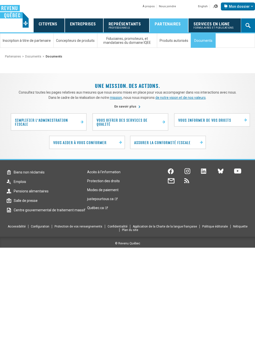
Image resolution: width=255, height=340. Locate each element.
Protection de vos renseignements (78, 226)
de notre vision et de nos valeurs (180, 98)
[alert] (238, 6)
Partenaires (13, 56)
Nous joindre (167, 6)
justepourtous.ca (100, 200)
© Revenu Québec (127, 243)
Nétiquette (240, 226)
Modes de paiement (103, 190)
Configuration (40, 226)
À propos (149, 6)
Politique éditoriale (215, 226)
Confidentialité (118, 226)
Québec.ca (95, 209)
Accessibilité (17, 226)
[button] (215, 6)
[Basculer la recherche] (248, 25)
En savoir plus (127, 106)
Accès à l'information (104, 172)
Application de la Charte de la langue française (165, 226)
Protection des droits (103, 181)
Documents (33, 56)
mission (116, 98)
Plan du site (130, 230)
